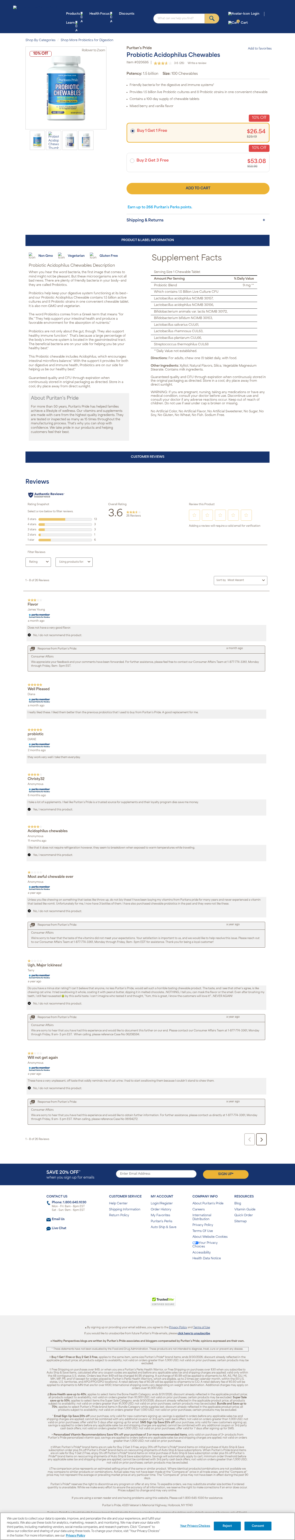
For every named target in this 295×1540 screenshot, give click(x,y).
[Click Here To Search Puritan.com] (212, 18)
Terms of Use (201, 1327)
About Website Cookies (210, 1237)
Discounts (126, 14)
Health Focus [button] (99, 14)
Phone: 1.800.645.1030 (69, 1202)
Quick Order (243, 1215)
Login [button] (255, 14)
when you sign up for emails (70, 1175)
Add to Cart (198, 188)
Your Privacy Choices (205, 1245)
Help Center (118, 1203)
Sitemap (240, 1221)
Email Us (58, 1219)
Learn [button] (70, 23)
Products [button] (73, 14)
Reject (227, 1526)
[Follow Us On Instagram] (147, 1272)
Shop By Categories (40, 40)
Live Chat (59, 1228)
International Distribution (201, 1217)
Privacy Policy (202, 1225)
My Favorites (160, 1215)
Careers (198, 1209)
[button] (129, 1303)
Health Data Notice (206, 1258)
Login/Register (162, 1203)
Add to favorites (260, 48)
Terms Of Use (202, 1231)
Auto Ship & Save (163, 1227)
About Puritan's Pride (208, 1203)
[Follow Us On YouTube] (156, 1272)
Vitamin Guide (244, 1209)
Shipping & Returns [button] (145, 221)
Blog (237, 1203)
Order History (161, 1209)
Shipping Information (124, 1209)
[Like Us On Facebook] (137, 1272)
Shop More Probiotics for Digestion (87, 40)
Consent (258, 1526)
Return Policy (119, 1215)
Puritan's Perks (161, 1221)
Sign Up (225, 1174)
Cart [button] (243, 23)
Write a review (197, 63)
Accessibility (201, 1252)
